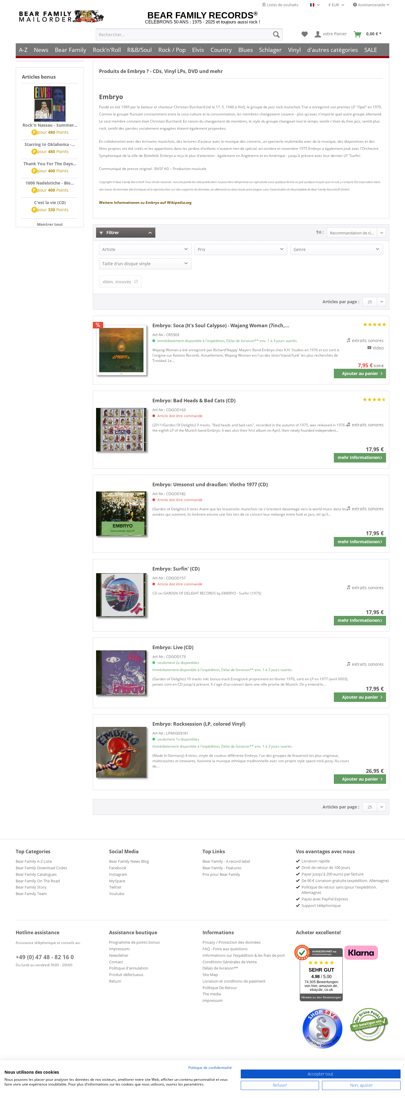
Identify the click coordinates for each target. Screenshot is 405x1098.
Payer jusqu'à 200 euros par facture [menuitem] (332, 874)
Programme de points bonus (134, 942)
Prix (201, 249)
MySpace (117, 881)
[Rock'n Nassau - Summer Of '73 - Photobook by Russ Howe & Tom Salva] (50, 104)
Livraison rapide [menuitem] (316, 861)
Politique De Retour (220, 987)
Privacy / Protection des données (232, 942)
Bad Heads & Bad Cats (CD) (193, 400)
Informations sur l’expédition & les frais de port (244, 955)
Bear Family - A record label (226, 861)
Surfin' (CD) (176, 568)
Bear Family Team (31, 893)
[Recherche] (276, 34)
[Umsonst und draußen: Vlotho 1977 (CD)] (121, 513)
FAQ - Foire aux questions (225, 948)
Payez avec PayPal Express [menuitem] (325, 899)
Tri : (320, 232)
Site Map (210, 974)
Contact (116, 961)
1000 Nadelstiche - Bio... (49, 183)
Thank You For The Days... (49, 163)
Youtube (116, 893)
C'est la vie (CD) (50, 202)
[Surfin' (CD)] (121, 595)
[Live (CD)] (121, 673)
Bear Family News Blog (129, 861)
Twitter (115, 887)
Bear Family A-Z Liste (34, 861)
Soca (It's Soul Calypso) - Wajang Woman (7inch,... (220, 325)
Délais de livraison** (220, 968)
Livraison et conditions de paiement (234, 981)
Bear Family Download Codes (41, 867)
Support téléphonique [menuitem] (321, 905)
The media (212, 994)
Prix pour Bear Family (221, 874)
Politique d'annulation (128, 968)
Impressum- (119, 948)
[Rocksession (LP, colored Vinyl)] (121, 752)
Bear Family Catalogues (36, 874)
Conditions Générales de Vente (230, 961)
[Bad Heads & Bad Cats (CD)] (121, 430)
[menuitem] (189, 34)
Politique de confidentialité (210, 1067)
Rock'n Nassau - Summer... (50, 125)
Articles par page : (341, 301)
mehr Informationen (359, 457)
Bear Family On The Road (38, 881)
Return (115, 981)
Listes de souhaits (282, 4)
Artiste (108, 249)
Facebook (117, 867)
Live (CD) (172, 647)
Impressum (213, 1000)
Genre (300, 249)
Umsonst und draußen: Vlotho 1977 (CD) (210, 484)
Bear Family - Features (222, 867)
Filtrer (112, 232)
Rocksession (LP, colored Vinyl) (198, 724)
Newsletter (118, 955)
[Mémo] (305, 34)
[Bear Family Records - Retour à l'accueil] (62, 16)
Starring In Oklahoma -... (50, 144)
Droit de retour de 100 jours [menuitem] (326, 867)
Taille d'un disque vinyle (126, 263)
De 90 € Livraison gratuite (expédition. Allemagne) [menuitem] (345, 880)
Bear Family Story (31, 887)
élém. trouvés (117, 282)
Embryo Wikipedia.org (145, 202)
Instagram (118, 874)
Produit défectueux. (126, 974)
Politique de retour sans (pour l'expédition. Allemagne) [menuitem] (339, 889)
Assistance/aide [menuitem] (371, 4)
